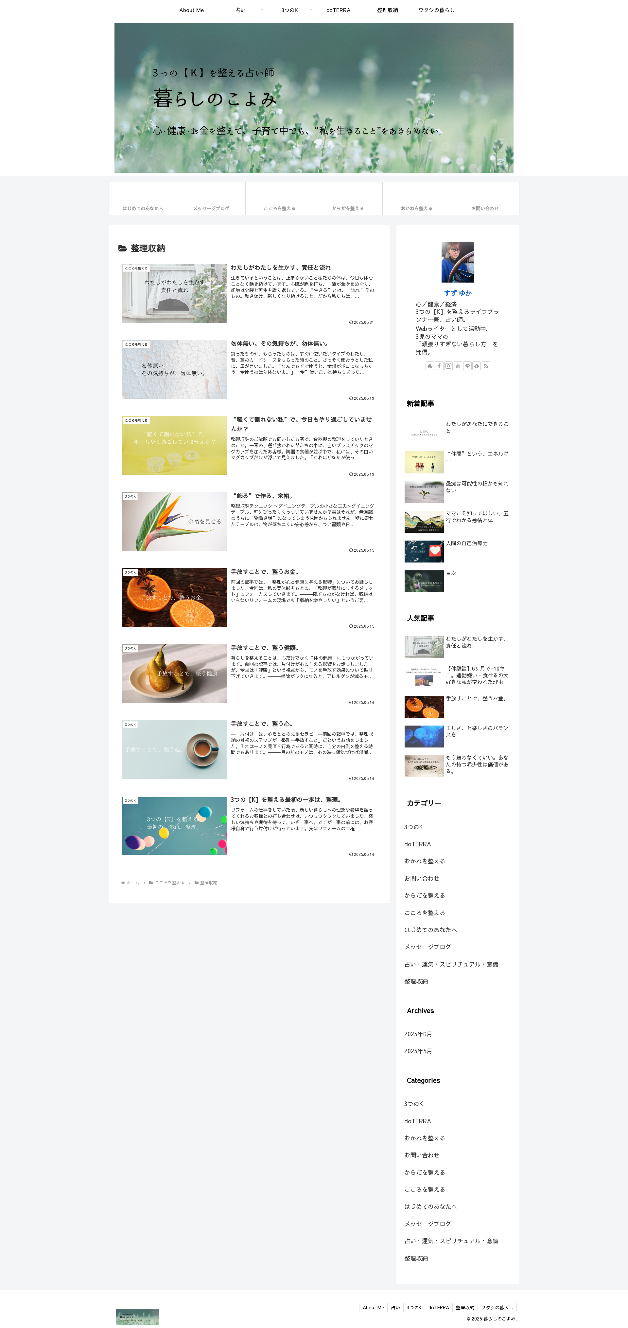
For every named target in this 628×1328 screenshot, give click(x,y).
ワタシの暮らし (497, 1307)
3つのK (414, 1307)
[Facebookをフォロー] (439, 365)
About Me (373, 1307)
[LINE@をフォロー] (467, 365)
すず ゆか (458, 292)
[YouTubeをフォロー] (458, 365)
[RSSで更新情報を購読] (486, 365)
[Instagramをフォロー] (448, 365)
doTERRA (438, 1307)
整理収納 (465, 1307)
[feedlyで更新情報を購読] (476, 365)
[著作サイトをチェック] (430, 365)
